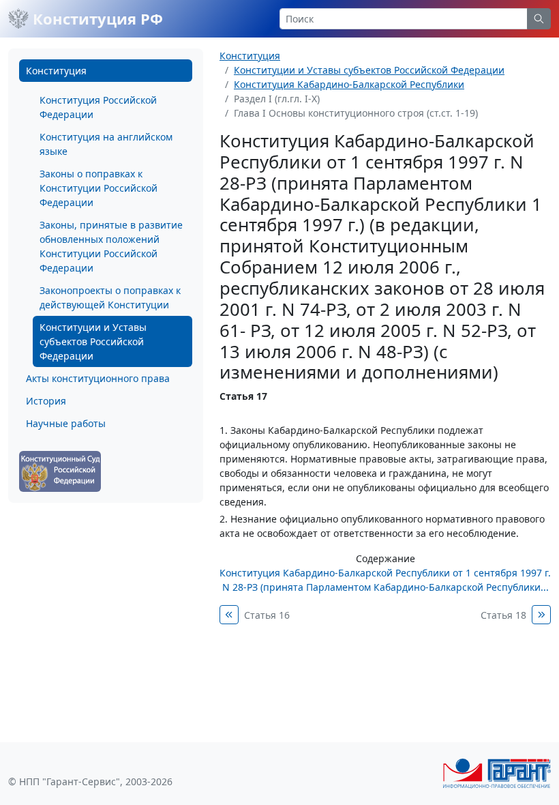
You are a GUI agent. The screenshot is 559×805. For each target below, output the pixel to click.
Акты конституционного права (98, 378)
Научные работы (66, 423)
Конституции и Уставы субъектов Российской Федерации (93, 341)
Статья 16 (267, 615)
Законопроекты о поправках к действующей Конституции (110, 297)
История (46, 400)
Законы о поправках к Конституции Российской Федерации (98, 188)
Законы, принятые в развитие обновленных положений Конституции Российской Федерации (111, 246)
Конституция (56, 70)
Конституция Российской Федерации (98, 107)
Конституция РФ (96, 18)
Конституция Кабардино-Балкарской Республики (349, 84)
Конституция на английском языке (106, 144)
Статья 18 (503, 615)
